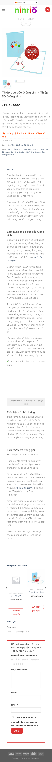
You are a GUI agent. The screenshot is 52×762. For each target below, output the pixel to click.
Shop (31, 19)
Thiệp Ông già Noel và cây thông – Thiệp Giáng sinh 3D (15, 595)
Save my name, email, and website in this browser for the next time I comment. (25, 721)
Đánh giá (11, 621)
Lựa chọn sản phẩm (15, 610)
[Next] (45, 593)
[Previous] (6, 593)
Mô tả (10, 169)
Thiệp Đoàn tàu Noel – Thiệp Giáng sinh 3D (36, 592)
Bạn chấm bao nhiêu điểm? (24, 655)
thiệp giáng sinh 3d (16, 152)
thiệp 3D (10, 149)
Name (14, 692)
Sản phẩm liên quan (17, 565)
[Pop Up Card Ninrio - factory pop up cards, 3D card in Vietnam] (26, 9)
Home (21, 19)
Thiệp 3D (14, 145)
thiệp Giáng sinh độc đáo (35, 152)
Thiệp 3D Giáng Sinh (27, 145)
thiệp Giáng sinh (24, 488)
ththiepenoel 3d (8, 155)
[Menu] (3, 9)
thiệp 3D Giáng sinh (36, 149)
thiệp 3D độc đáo (20, 149)
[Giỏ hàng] (47, 9)
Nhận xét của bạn (20, 669)
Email (14, 705)
